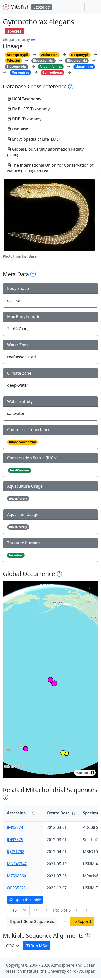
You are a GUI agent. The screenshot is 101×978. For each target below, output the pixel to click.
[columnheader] (61, 813)
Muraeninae (20, 73)
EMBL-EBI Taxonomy (30, 109)
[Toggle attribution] (93, 773)
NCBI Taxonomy (26, 98)
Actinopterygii (17, 55)
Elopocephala (77, 60)
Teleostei (13, 60)
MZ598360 (16, 876)
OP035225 (16, 888)
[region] (50, 679)
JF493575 (15, 839)
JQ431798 (15, 851)
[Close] (92, 8)
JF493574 (15, 827)
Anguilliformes (51, 66)
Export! (84, 921)
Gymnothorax (52, 73)
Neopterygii (80, 55)
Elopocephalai (43, 60)
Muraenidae (84, 66)
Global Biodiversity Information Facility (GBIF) (45, 152)
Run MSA (38, 946)
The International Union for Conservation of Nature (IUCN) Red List (50, 168)
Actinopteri (49, 55)
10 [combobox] (14, 910)
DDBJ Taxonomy (26, 119)
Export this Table (27, 899)
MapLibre (82, 772)
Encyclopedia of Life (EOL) (35, 139)
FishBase (19, 129)
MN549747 (17, 863)
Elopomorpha (16, 66)
